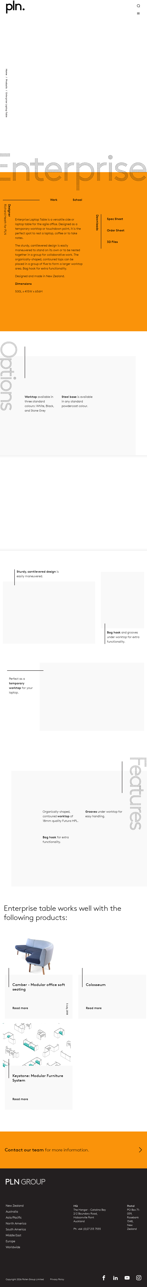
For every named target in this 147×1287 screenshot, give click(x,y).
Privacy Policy (57, 1279)
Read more (20, 1008)
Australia (12, 1211)
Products (6, 84)
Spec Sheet (115, 219)
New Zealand (15, 1205)
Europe (10, 1241)
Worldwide (13, 1247)
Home (6, 72)
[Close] (138, 13)
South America (16, 1229)
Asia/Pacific (14, 1217)
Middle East (13, 1235)
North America (16, 1223)
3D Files (112, 242)
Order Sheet (115, 230)
